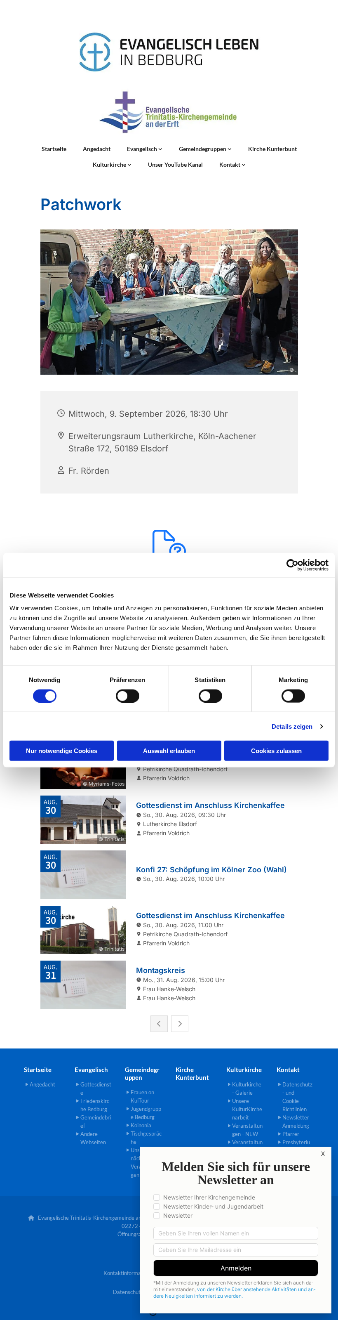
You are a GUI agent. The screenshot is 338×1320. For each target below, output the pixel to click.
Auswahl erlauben (169, 750)
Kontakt (230, 164)
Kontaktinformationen (129, 1273)
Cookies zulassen (276, 750)
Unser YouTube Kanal (175, 164)
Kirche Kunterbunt (272, 148)
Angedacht (96, 148)
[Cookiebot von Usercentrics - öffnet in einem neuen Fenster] (292, 565)
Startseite (54, 148)
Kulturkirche (110, 164)
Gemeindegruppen (203, 148)
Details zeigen (292, 726)
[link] (145, 149)
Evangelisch (142, 148)
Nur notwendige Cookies (61, 750)
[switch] (127, 695)
